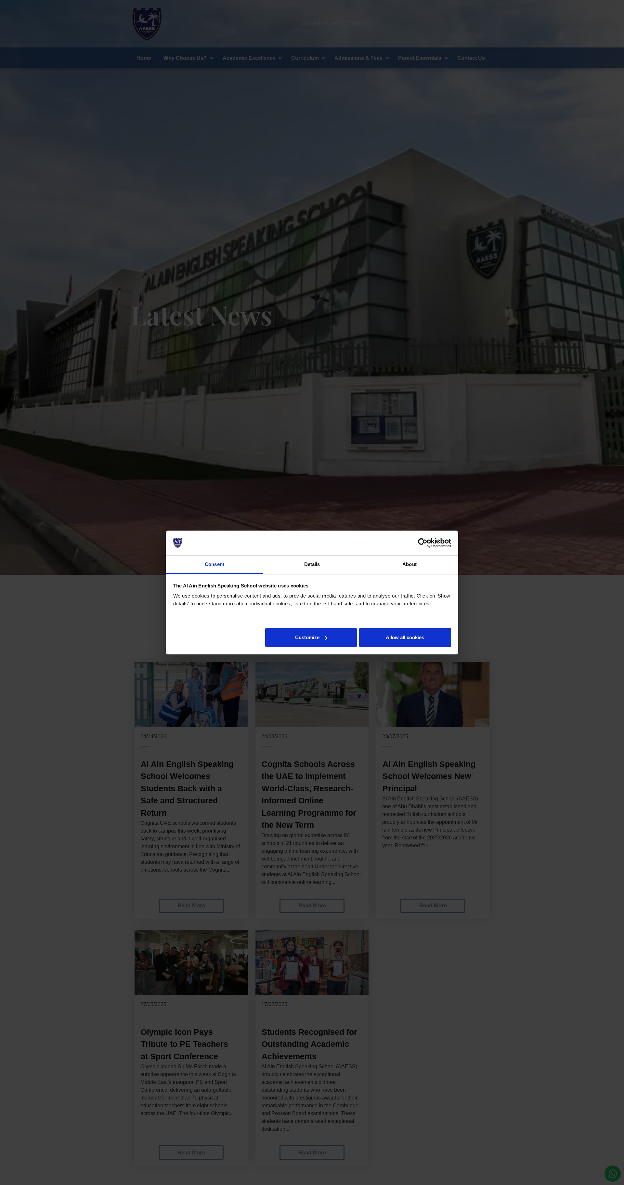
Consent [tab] (214, 564)
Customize (307, 637)
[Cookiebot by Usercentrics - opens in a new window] (422, 543)
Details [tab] (312, 564)
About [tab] (409, 564)
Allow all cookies (405, 637)
